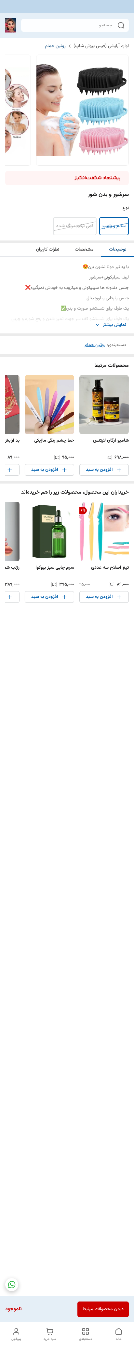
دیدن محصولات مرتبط (103, 1309)
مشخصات (84, 249)
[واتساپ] (11, 1284)
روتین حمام (55, 46)
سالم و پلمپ (114, 226)
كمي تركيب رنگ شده (74, 226)
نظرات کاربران (47, 249)
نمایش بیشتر (114, 325)
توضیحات (117, 249)
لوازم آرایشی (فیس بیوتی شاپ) (101, 46)
